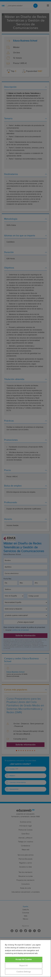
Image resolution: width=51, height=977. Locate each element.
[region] (25, 958)
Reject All (23, 965)
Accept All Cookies (24, 959)
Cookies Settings (23, 972)
